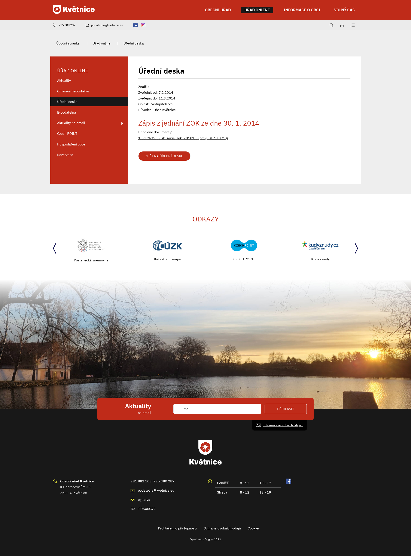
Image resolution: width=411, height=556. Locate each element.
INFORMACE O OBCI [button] (302, 9)
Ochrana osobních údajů (222, 528)
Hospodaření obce (71, 144)
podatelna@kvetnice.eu (156, 490)
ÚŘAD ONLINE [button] (257, 9)
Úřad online (101, 43)
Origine (209, 539)
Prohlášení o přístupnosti (177, 528)
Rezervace (65, 155)
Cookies (254, 528)
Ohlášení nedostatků (73, 91)
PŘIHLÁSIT (285, 409)
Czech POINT (67, 133)
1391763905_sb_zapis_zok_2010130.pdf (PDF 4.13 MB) (183, 138)
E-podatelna (66, 112)
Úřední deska (134, 43)
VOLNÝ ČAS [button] (344, 9)
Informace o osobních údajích (283, 425)
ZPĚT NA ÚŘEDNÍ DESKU (164, 156)
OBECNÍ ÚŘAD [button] (218, 9)
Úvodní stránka (68, 43)
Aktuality (64, 80)
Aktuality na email (71, 123)
